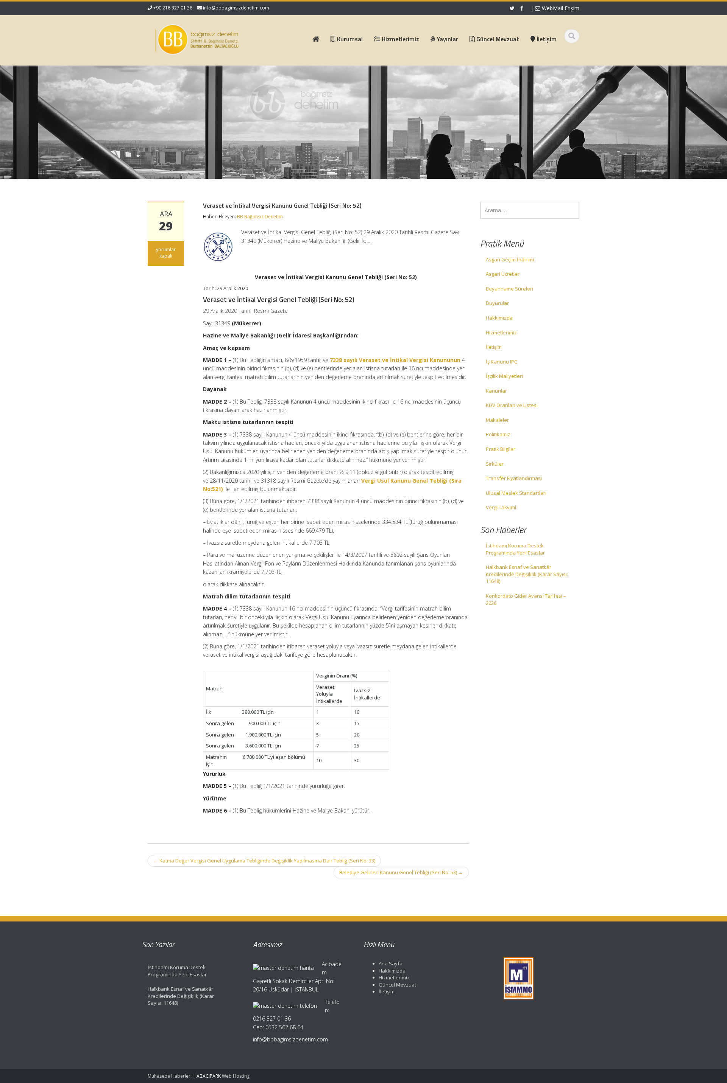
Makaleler (497, 419)
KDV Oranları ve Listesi (512, 405)
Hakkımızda (499, 317)
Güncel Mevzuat (397, 984)
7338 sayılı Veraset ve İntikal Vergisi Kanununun (395, 360)
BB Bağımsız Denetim (260, 216)
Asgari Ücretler (503, 273)
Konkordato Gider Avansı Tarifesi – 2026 (526, 599)
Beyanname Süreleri (509, 288)
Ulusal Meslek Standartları (516, 492)
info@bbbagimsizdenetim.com (236, 8)
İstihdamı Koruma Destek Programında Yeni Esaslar (515, 549)
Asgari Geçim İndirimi (510, 259)
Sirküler (495, 463)
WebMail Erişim (559, 8)
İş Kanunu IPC (501, 361)
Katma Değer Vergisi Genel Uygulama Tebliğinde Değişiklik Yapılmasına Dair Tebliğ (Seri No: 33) (264, 860)
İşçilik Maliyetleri (504, 376)
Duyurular (497, 303)
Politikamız (498, 434)
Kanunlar (496, 390)
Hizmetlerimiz (501, 332)
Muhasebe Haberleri (170, 1076)
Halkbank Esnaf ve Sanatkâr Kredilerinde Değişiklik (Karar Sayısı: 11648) (527, 574)
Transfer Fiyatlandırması (514, 478)
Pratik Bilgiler (500, 449)
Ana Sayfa (391, 963)
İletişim (494, 346)
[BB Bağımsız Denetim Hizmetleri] (197, 38)
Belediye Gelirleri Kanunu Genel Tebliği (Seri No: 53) (401, 872)
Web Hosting (236, 1076)
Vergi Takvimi (501, 507)
